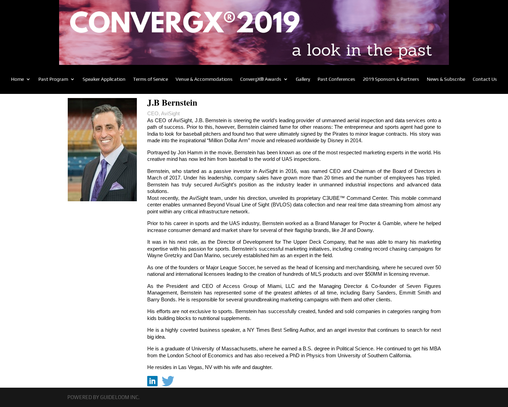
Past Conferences (336, 79)
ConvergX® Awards (260, 79)
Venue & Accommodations (204, 79)
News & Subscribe (446, 79)
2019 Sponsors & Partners (391, 79)
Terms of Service (150, 79)
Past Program (53, 79)
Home (17, 79)
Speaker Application (104, 79)
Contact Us (485, 79)
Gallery (303, 79)
